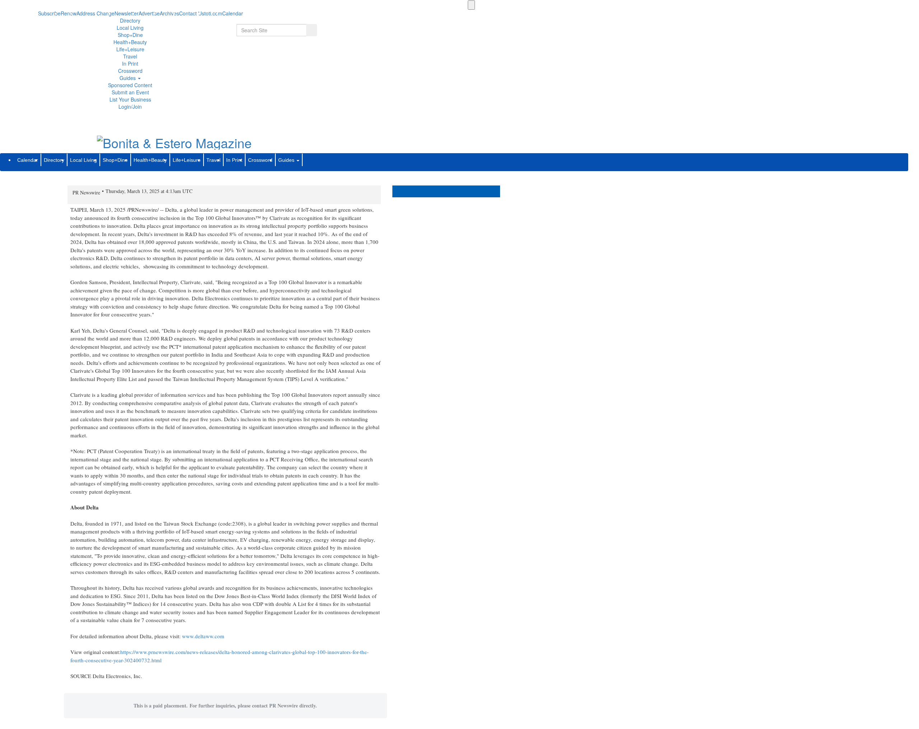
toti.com (213, 13)
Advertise (149, 13)
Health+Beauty (130, 42)
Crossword (130, 70)
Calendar (27, 160)
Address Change (95, 13)
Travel (130, 56)
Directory (130, 20)
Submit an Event (130, 92)
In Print (130, 63)
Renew (68, 13)
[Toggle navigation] (471, 5)
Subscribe (49, 13)
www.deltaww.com (203, 636)
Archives (169, 13)
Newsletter (127, 13)
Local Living (130, 27)
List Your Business (130, 99)
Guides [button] (128, 77)
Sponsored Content (130, 85)
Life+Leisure (130, 49)
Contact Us (191, 13)
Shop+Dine (130, 34)
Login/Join (130, 106)
